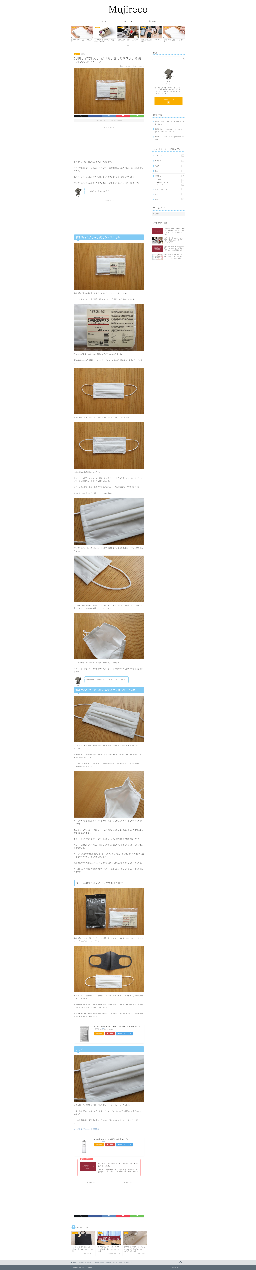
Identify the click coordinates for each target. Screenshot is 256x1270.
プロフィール (128, 21)
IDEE (170, 179)
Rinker (103, 1028)
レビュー (77, 54)
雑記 (169, 194)
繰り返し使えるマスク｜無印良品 (86, 1129)
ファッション (169, 156)
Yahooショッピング (124, 1033)
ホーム (104, 21)
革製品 (169, 199)
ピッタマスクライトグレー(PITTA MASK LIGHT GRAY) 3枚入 (118, 1026)
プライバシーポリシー (79, 1267)
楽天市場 (110, 1033)
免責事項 (90, 1267)
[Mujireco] (128, 14)
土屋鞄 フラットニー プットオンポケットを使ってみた (169, 123)
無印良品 (169, 176)
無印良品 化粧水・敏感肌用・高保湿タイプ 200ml (113, 1139)
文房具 (169, 166)
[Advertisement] (109, 144)
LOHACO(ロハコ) (170, 182)
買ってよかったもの (169, 189)
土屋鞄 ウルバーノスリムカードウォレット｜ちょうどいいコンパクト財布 (169, 130)
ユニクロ (169, 161)
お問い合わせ (152, 21)
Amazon (99, 1033)
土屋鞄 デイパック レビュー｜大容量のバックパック (169, 138)
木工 (169, 171)
